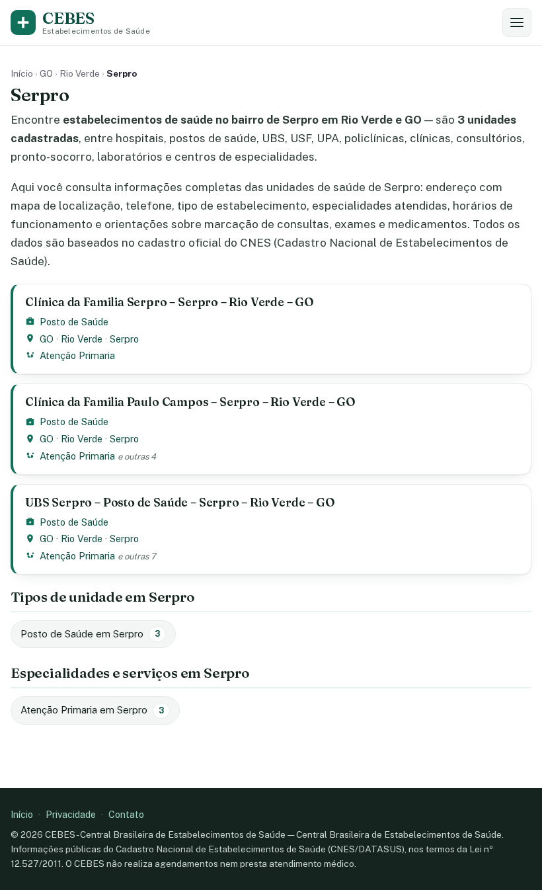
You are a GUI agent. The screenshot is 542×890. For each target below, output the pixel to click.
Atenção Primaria (77, 355)
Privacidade (71, 814)
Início (22, 73)
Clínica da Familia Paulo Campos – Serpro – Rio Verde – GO (190, 402)
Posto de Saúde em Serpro (90, 633)
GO (46, 73)
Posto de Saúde (74, 321)
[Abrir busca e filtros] (516, 22)
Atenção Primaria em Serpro (92, 709)
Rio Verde (79, 73)
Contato (126, 814)
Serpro (124, 338)
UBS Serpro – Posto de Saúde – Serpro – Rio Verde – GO (180, 502)
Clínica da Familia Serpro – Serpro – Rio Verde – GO (169, 302)
